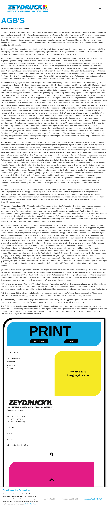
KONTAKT (11, 366)
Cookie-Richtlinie (30, 504)
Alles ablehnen (69, 499)
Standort (10, 368)
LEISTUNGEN (12, 352)
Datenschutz (11, 427)
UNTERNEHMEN (13, 358)
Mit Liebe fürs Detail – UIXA (17, 445)
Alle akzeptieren (93, 499)
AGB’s (9, 433)
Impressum (11, 361)
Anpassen (49, 499)
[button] (100, 8)
